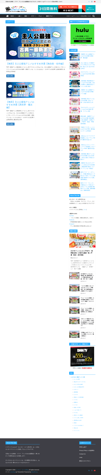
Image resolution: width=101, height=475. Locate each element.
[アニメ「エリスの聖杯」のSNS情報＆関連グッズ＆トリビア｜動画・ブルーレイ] (74, 301)
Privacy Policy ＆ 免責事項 (86, 450)
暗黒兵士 (76, 402)
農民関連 (76, 392)
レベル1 (75, 404)
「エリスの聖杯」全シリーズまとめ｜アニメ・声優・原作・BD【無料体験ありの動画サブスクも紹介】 (87, 288)
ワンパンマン (77, 430)
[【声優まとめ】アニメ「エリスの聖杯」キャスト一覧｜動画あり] (74, 335)
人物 (19, 16)
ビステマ (76, 394)
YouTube (71, 215)
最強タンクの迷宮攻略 (78, 397)
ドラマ (32, 16)
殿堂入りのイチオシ (85, 461)
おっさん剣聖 (77, 379)
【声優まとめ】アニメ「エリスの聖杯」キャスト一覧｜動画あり (87, 334)
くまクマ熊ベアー (78, 410)
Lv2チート (76, 389)
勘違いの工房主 (77, 407)
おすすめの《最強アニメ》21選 (78, 377)
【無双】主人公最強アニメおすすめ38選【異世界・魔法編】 (20, 105)
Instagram (71, 224)
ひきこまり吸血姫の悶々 (79, 387)
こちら (84, 209)
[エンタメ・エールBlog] (7, 16)
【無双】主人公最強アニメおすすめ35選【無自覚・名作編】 (35, 63)
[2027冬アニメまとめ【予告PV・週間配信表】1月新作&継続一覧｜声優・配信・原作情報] (82, 240)
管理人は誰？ (83, 447)
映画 (26, 16)
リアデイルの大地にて (78, 425)
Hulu (88, 45)
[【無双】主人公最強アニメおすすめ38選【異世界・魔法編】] (20, 90)
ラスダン (76, 399)
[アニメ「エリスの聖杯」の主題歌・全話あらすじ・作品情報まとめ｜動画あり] (74, 311)
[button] (15, 16)
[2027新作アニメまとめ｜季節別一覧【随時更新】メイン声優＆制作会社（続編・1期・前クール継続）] (74, 277)
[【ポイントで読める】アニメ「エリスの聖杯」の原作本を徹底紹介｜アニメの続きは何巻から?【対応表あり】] (74, 323)
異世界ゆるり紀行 (78, 420)
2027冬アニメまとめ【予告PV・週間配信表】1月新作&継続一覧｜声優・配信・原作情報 (82, 253)
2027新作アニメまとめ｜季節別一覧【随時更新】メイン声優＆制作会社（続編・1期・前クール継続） (87, 276)
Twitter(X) (71, 219)
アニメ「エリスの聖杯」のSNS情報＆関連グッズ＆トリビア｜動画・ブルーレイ (87, 299)
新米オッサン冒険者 (78, 415)
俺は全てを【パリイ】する (79, 381)
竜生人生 (76, 428)
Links (80, 457)
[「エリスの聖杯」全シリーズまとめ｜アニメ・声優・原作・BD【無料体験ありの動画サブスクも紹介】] (74, 289)
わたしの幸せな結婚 (78, 384)
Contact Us (82, 454)
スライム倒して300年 (78, 417)
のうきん (76, 412)
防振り (75, 422)
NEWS (12, 16)
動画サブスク (49, 16)
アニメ (40, 16)
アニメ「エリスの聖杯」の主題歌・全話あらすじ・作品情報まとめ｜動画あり (87, 310)
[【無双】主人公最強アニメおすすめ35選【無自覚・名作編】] (36, 42)
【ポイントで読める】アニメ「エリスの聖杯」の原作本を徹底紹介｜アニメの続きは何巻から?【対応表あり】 (87, 322)
